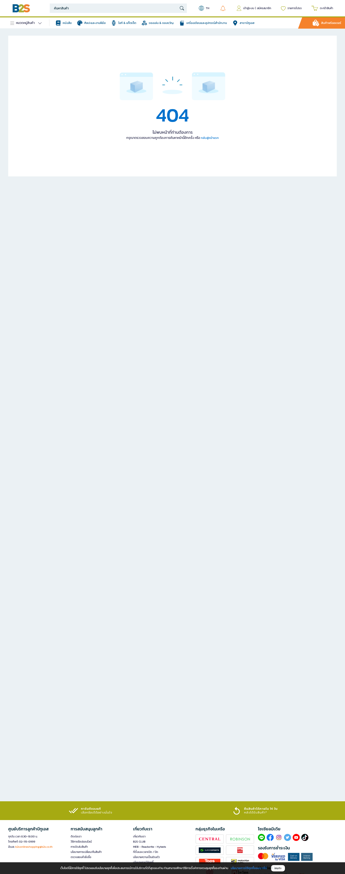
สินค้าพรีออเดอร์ (331, 23)
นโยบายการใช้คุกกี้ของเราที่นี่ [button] (249, 868)
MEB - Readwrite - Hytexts (149, 847)
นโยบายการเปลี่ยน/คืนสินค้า (86, 852)
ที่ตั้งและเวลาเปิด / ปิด (145, 852)
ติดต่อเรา (76, 836)
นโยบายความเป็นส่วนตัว (146, 857)
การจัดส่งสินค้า (79, 847)
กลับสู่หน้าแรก (210, 138)
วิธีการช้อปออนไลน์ (81, 842)
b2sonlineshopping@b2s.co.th (34, 847)
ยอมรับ (278, 868)
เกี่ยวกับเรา (139, 836)
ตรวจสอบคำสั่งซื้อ (81, 857)
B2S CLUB (139, 842)
